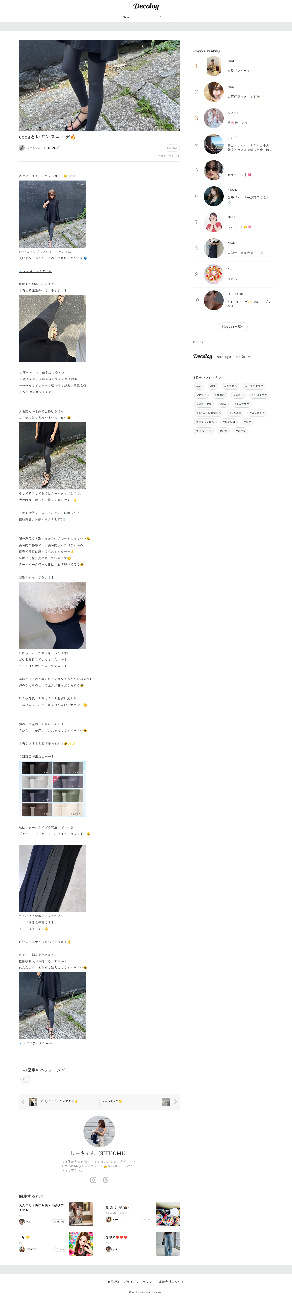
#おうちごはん (205, 421)
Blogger (165, 17)
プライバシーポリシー (140, 1282)
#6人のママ (120, 1213)
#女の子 (201, 394)
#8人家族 (235, 412)
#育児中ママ (204, 430)
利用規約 (114, 1282)
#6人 (109, 1213)
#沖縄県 (241, 430)
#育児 (247, 421)
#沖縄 (224, 430)
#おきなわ (230, 385)
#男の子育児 (204, 403)
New (126, 17)
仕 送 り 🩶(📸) (117, 1207)
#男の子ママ (259, 394)
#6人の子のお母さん (140, 1213)
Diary (60, 1249)
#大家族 (220, 394)
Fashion (172, 147)
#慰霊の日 (229, 421)
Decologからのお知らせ (233, 357)
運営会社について (172, 1282)
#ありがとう (257, 412)
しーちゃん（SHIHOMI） (99, 1153)
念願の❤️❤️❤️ (116, 1237)
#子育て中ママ (254, 385)
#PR (213, 385)
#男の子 (238, 394)
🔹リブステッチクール (35, 271)
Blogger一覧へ (232, 326)
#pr (25, 1079)
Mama (147, 1219)
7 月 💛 (24, 1237)
